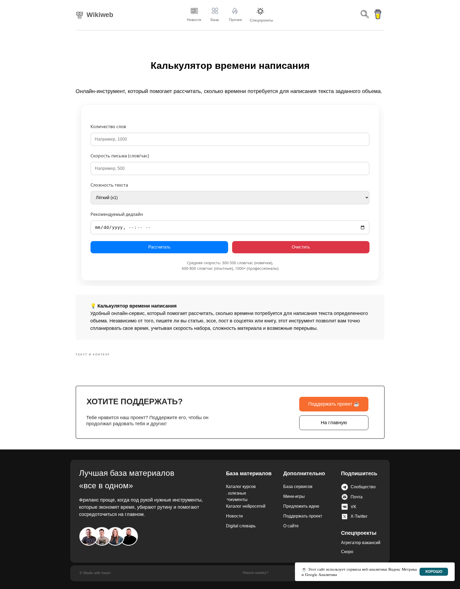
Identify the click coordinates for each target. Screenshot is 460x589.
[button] (372, 487)
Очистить (301, 247)
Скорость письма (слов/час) (120, 156)
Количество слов (108, 126)
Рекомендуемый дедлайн (117, 214)
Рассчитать (159, 247)
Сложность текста (109, 185)
